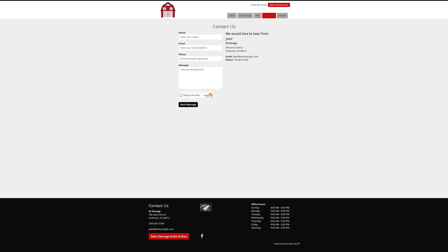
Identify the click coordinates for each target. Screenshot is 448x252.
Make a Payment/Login (279, 5)
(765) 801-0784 (258, 4)
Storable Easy (291, 243)
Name (182, 32)
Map (258, 15)
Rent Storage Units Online (169, 236)
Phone (182, 54)
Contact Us (269, 15)
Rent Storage (245, 15)
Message (183, 65)
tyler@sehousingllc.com (161, 229)
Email (182, 43)
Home (232, 15)
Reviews (282, 15)
